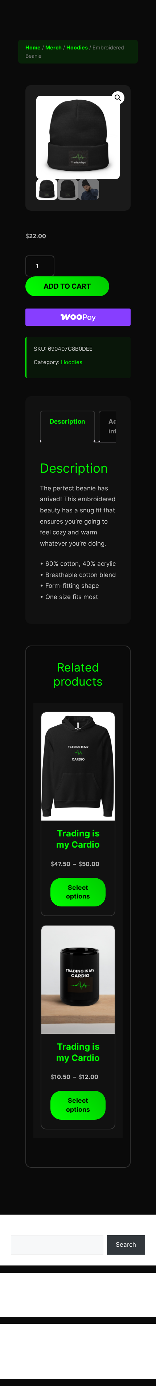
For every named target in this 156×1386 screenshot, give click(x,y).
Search (21, 1230)
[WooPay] (78, 317)
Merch (53, 47)
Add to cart (67, 286)
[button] (117, 97)
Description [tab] (67, 421)
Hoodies (77, 47)
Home (33, 47)
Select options (78, 892)
